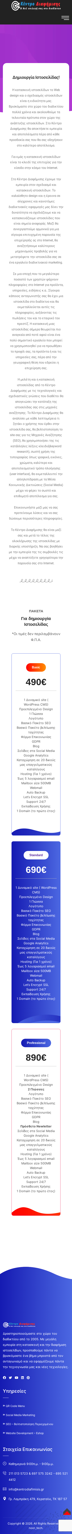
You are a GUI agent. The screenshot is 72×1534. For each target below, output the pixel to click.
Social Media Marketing (20, 1415)
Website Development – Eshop (25, 1433)
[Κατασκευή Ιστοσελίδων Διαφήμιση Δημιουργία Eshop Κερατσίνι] (36, 5)
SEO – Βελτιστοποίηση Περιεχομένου (29, 1424)
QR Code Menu (15, 1406)
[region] (36, 1498)
